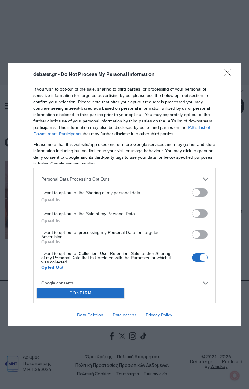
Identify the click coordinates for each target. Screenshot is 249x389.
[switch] (200, 192)
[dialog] (124, 194)
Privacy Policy (159, 314)
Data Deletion (90, 314)
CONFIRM (81, 293)
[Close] (229, 75)
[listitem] (124, 179)
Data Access (124, 314)
